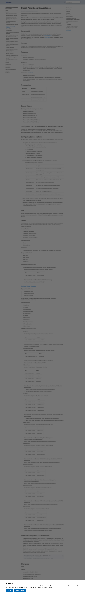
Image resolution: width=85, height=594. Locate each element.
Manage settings (20, 590)
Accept (9, 590)
